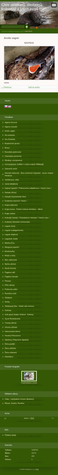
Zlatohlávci (9, 357)
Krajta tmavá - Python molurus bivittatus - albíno (24, 209)
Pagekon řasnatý (11, 277)
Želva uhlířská (10, 348)
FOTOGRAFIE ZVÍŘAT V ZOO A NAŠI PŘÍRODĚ (24, 165)
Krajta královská (11, 205)
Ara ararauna (10, 135)
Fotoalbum (10, 31)
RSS (37, 469)
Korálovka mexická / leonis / (16, 201)
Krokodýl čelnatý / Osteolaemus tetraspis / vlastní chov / (27, 218)
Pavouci (8, 281)
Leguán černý (10, 226)
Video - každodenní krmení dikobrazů (19, 399)
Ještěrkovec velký (12, 180)
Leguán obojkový (11, 234)
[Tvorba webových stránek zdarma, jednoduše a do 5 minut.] (34, 469)
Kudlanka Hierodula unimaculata (17, 222)
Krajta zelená (10, 214)
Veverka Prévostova (13, 336)
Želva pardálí (10, 344)
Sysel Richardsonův (12, 319)
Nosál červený (10, 268)
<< (5, 418)
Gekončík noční (11, 169)
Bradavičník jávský (12, 143)
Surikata (8, 310)
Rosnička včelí (10, 293)
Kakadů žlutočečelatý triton (15, 197)
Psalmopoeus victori (29, 383)
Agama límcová (11, 122)
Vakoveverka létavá (12, 331)
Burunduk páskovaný (13, 152)
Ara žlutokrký (10, 139)
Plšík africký (10, 285)
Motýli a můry (10, 256)
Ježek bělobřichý (11, 184)
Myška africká (10, 264)
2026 (32, 418)
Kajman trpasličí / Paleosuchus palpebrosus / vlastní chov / (28, 188)
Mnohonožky (10, 251)
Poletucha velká (11, 289)
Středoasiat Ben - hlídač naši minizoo (19, 306)
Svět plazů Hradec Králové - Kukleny (19, 315)
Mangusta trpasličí (12, 247)
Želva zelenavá (11, 352)
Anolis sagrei (19, 31)
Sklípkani (8, 298)
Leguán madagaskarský (14, 230)
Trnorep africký (10, 323)
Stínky (7, 302)
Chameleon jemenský (13, 156)
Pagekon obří (10, 272)
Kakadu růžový (10, 192)
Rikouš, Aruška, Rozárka (14, 403)
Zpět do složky (34, 87)
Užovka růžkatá (11, 327)
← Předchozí (6, 87)
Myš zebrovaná (11, 260)
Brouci (7, 148)
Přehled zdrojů (10, 435)
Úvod (3, 31)
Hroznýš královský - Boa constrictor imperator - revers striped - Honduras (29, 174)
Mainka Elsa (9, 243)
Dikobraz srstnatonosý (13, 160)
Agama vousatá (11, 127)
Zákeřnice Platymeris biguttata (17, 340)
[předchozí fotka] (8, 63)
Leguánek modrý (11, 239)
